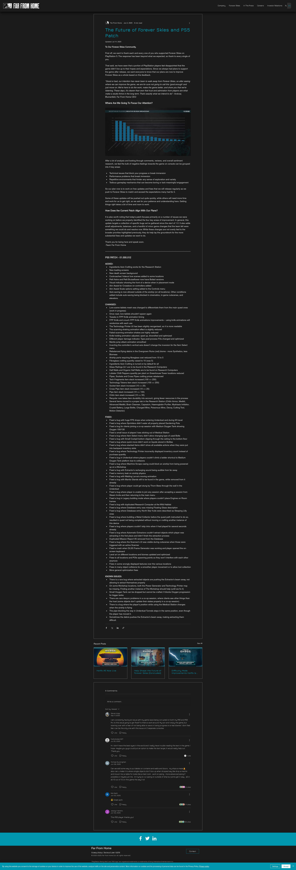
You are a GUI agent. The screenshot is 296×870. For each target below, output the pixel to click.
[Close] (293, 866)
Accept (286, 866)
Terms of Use (109, 852)
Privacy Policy (96, 852)
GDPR (118, 852)
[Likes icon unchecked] (112, 732)
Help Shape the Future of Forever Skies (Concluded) (147, 671)
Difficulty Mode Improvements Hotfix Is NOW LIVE (184, 671)
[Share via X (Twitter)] (112, 628)
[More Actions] (189, 714)
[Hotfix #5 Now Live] (110, 657)
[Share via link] (123, 628)
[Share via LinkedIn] (118, 628)
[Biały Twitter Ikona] (147, 838)
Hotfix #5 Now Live (106, 670)
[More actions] (189, 23)
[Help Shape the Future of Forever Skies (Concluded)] (148, 657)
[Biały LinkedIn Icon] (154, 838)
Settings (275, 866)
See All (199, 643)
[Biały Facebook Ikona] (140, 838)
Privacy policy (204, 866)
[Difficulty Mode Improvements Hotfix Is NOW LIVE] (185, 657)
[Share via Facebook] (106, 628)
